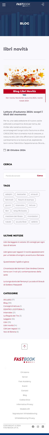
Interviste (7, 312)
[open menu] (3, 5)
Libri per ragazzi (10, 329)
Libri (5, 322)
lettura (32, 205)
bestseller (21, 194)
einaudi (34, 194)
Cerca (40, 176)
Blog (16, 91)
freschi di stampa (26, 200)
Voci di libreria (9, 332)
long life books (20, 211)
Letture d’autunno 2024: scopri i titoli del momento (23, 113)
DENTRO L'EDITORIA (12, 309)
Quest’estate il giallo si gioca (16, 262)
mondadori (33, 216)
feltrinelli (9, 200)
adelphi (8, 194)
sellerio (34, 222)
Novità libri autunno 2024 (26, 98)
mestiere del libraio (14, 216)
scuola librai (21, 222)
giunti (8, 205)
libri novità (10, 98)
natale (8, 222)
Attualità (7, 300)
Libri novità (28, 91)
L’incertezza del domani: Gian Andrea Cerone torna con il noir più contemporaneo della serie (23, 271)
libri (7, 211)
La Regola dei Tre (11, 316)
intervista (20, 205)
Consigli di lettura (11, 306)
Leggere (7, 319)
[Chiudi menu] (5, 368)
